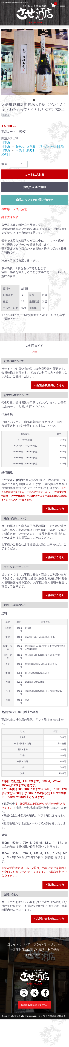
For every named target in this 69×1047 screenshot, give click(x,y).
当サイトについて (18, 944)
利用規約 (53, 949)
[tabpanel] (34, 62)
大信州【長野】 (25, 150)
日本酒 (5, 142)
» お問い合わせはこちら (49, 918)
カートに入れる (34, 174)
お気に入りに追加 (34, 187)
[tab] (34, 101)
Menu (62, 3)
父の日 (5, 154)
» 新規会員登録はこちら (49, 385)
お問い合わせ (34, 955)
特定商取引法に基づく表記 (27, 949)
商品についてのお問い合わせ (34, 199)
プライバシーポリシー (47, 944)
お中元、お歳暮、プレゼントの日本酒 (40, 146)
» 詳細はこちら (55, 508)
